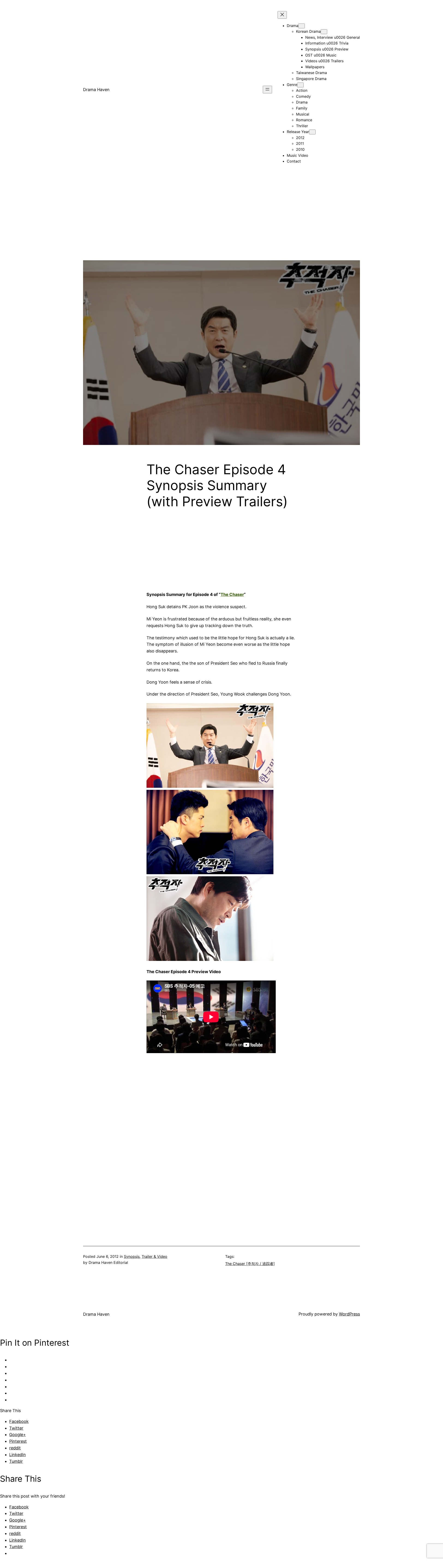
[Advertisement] (221, 228)
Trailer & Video (154, 1256)
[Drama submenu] (301, 26)
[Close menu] (282, 15)
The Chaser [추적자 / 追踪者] (250, 1263)
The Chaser (232, 594)
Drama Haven (96, 89)
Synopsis (132, 1256)
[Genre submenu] (300, 85)
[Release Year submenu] (312, 132)
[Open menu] (267, 89)
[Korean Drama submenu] (324, 31)
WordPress (349, 1314)
